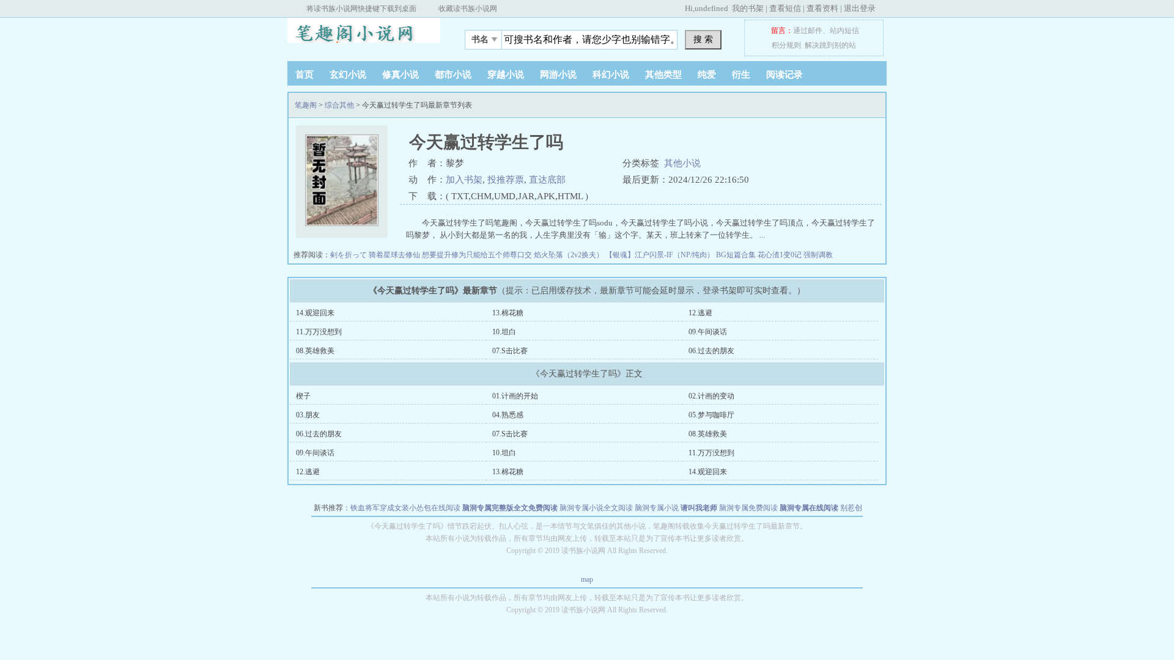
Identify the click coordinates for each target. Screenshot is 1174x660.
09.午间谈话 (708, 332)
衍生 (741, 74)
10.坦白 (504, 332)
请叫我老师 (699, 508)
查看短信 (785, 8)
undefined (711, 8)
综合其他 (339, 105)
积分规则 (786, 45)
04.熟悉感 (507, 415)
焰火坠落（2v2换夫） (569, 255)
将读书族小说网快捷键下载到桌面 (361, 8)
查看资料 (822, 8)
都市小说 (453, 74)
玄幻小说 (348, 74)
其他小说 (682, 163)
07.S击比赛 (510, 350)
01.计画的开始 (515, 396)
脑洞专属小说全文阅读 (596, 508)
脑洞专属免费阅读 (748, 508)
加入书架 (464, 180)
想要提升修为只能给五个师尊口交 (478, 255)
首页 (304, 74)
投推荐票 (505, 180)
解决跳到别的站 (830, 45)
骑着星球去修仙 (395, 255)
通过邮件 (807, 30)
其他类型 (663, 74)
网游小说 (558, 74)
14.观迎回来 (315, 313)
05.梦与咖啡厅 (711, 415)
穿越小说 (505, 74)
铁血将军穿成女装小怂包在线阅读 (405, 508)
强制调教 (818, 255)
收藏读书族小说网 (467, 8)
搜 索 (703, 39)
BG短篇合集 (737, 255)
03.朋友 (308, 415)
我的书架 (748, 8)
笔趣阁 (363, 36)
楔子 (303, 396)
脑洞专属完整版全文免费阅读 (510, 508)
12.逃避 (700, 313)
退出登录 (860, 8)
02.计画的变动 (711, 396)
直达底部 (547, 180)
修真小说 (400, 74)
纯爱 (707, 74)
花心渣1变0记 (780, 255)
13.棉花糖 (507, 313)
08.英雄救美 (315, 350)
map (587, 579)
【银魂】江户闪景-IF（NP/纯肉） (660, 255)
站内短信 (844, 30)
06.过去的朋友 (711, 350)
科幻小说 (611, 74)
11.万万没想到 (319, 332)
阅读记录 (784, 74)
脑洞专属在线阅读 (809, 508)
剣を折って (349, 255)
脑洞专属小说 (657, 508)
